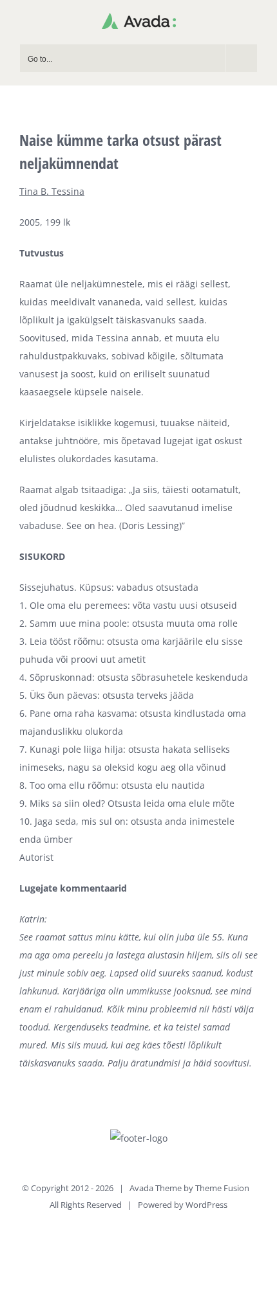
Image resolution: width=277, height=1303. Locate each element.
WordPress (206, 1204)
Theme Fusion (222, 1188)
